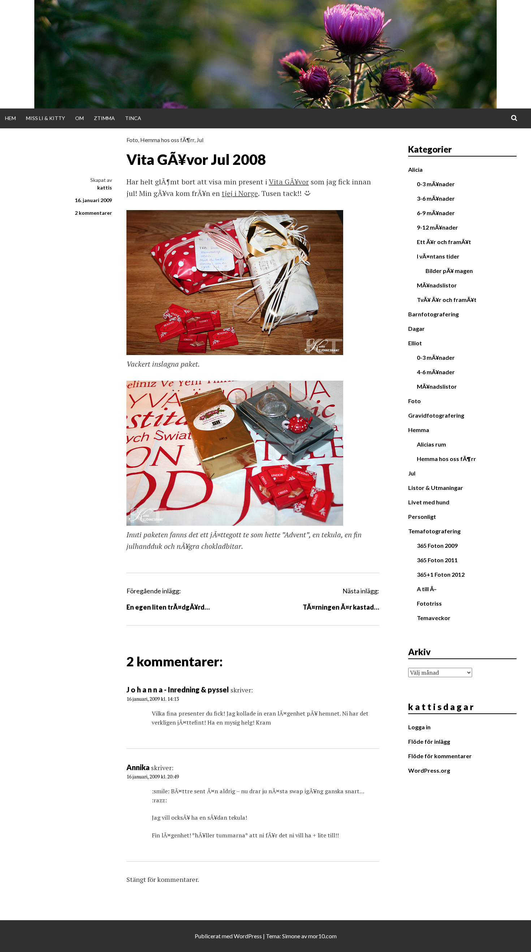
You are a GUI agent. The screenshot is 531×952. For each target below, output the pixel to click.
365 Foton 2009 (437, 545)
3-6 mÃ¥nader (436, 198)
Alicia (415, 169)
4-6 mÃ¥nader (436, 371)
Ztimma (104, 118)
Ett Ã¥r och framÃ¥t (444, 241)
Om (79, 118)
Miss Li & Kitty (45, 118)
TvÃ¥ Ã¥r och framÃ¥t (446, 299)
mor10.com (322, 935)
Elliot (415, 343)
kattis (104, 187)
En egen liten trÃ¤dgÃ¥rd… (168, 607)
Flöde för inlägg (429, 741)
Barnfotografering (433, 314)
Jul (200, 139)
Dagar (416, 328)
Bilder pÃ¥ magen (449, 270)
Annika (138, 767)
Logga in (419, 726)
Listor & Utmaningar (435, 487)
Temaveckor (433, 617)
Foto (132, 139)
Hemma (418, 429)
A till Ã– (427, 588)
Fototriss (429, 603)
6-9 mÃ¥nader (436, 212)
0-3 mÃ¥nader (436, 183)
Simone (291, 935)
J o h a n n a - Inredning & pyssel (177, 689)
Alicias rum (431, 444)
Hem (10, 118)
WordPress (248, 935)
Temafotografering (434, 531)
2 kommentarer (93, 213)
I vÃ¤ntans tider (438, 256)
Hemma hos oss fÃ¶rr (167, 139)
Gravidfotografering (436, 415)
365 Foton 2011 (437, 559)
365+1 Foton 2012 (441, 574)
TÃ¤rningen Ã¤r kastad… (341, 607)
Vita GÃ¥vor (289, 182)
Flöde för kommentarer (440, 755)
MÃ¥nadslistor (437, 285)
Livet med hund (428, 502)
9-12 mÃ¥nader (437, 227)
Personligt (422, 516)
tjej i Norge (240, 193)
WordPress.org (429, 770)
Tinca (133, 118)
